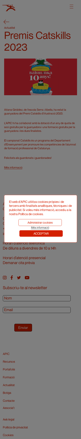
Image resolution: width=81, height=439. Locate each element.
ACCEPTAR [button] (41, 233)
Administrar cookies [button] (40, 222)
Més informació (40, 227)
